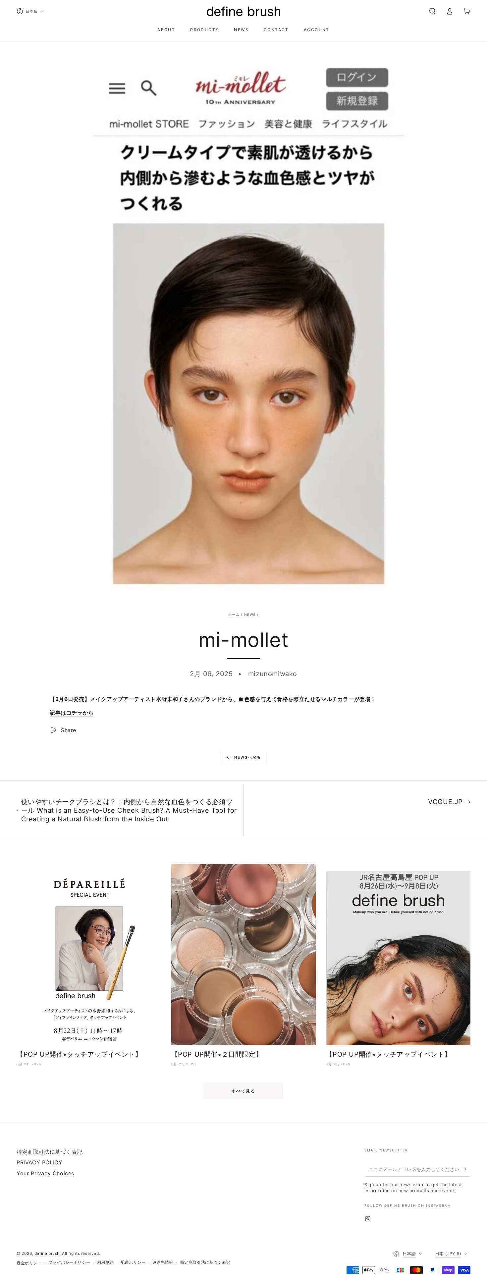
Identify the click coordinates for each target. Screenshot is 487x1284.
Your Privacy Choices (45, 1173)
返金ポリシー (29, 1262)
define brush (47, 1253)
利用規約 (105, 1262)
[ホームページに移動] (243, 11)
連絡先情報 (162, 1262)
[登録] (466, 1169)
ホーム (234, 614)
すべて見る (243, 1090)
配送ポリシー (133, 1262)
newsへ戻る (247, 757)
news (249, 614)
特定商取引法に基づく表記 (49, 1151)
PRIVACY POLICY (39, 1162)
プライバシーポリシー (69, 1262)
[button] (432, 11)
